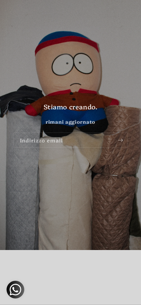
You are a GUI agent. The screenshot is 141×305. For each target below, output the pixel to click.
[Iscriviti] (120, 140)
